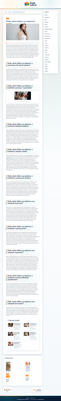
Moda (8, 18)
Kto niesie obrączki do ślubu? (27, 379)
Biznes (46, 15)
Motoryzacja (47, 33)
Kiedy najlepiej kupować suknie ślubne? (17, 333)
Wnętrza (46, 68)
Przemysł (46, 45)
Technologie (47, 54)
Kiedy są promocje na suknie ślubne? (33, 324)
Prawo (46, 43)
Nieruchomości (48, 36)
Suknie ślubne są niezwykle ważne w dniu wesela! (33, 333)
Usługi (46, 66)
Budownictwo (47, 17)
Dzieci (46, 19)
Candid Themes (41, 399)
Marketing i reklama (48, 29)
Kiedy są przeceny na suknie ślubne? (17, 324)
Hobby (46, 24)
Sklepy (46, 50)
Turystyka (47, 59)
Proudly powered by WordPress (23, 399)
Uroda (46, 64)
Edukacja (46, 22)
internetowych (9, 158)
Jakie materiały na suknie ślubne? (17, 343)
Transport (47, 57)
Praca (46, 40)
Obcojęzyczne (47, 38)
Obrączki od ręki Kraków (7, 380)
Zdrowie (46, 71)
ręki (28, 142)
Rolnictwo (47, 47)
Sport (46, 52)
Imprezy (46, 26)
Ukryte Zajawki (8, 376)
